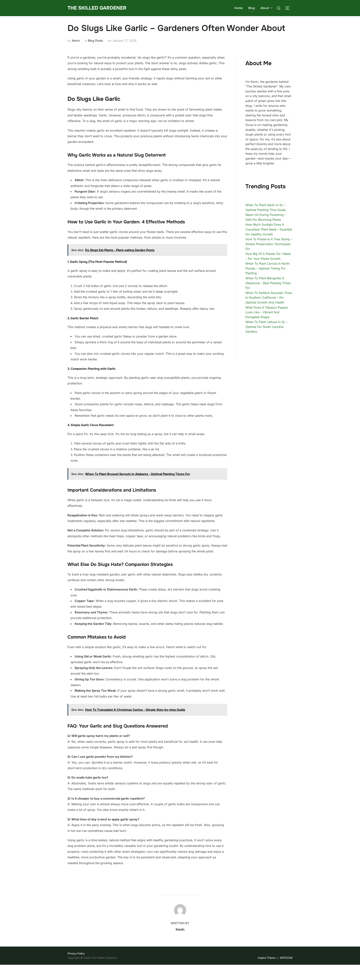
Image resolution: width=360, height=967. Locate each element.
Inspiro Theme (266, 957)
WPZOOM (286, 957)
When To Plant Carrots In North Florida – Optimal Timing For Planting (267, 268)
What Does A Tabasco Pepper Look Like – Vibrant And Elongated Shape (266, 312)
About (264, 8)
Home (238, 8)
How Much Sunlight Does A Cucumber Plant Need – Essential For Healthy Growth (268, 229)
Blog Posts (95, 40)
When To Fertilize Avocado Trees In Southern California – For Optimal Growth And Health (268, 297)
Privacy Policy (76, 953)
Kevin (76, 40)
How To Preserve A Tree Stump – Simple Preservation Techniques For (268, 244)
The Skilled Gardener (97, 8)
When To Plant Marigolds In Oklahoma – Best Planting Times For (268, 283)
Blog (251, 8)
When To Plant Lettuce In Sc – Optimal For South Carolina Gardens (266, 326)
